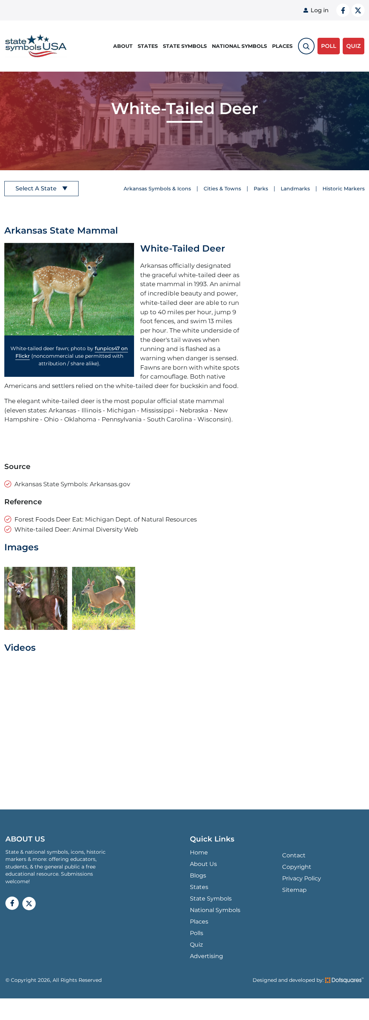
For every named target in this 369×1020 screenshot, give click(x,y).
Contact (294, 855)
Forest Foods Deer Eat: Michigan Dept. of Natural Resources (105, 519)
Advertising (206, 956)
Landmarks (295, 188)
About (123, 46)
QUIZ (353, 45)
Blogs (198, 875)
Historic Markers (344, 188)
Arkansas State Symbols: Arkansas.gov (72, 484)
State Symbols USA (34, 46)
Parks (261, 188)
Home (199, 852)
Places (282, 46)
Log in (320, 10)
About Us (203, 864)
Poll (328, 45)
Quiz (196, 944)
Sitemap (294, 889)
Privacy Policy (301, 878)
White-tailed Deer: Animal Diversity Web (76, 529)
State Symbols (185, 46)
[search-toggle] (306, 46)
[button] (69, 289)
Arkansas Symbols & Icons (157, 188)
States (148, 46)
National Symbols (239, 46)
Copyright (296, 866)
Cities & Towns (222, 188)
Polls (196, 933)
